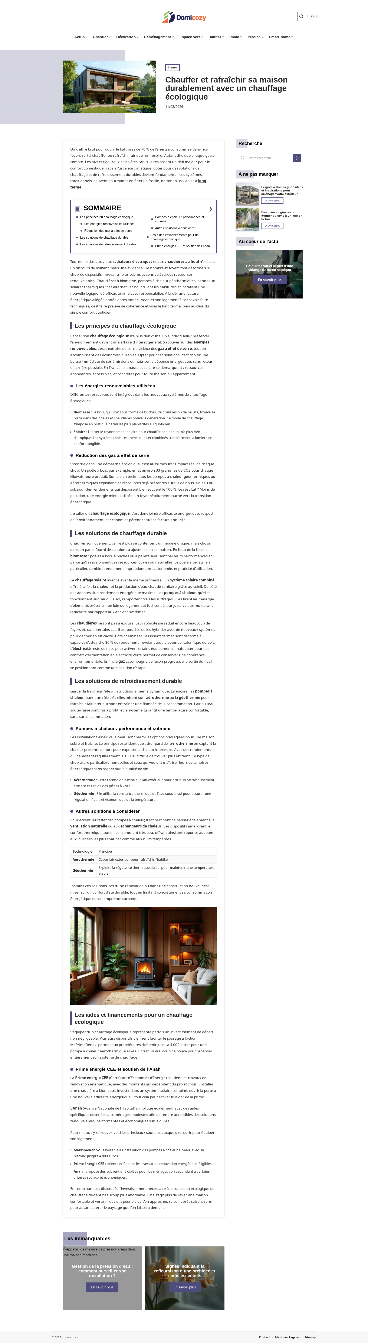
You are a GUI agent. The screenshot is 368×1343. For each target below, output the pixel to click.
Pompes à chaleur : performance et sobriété (179, 219)
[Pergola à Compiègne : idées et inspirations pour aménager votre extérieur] (247, 194)
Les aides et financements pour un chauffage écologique (174, 237)
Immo (172, 67)
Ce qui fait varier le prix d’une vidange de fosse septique (269, 268)
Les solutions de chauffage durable (104, 237)
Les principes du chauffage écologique (106, 217)
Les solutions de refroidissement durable (108, 244)
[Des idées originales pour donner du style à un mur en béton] (247, 219)
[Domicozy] (184, 16)
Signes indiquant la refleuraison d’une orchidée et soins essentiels (184, 1271)
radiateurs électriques (132, 261)
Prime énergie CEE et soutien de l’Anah (182, 246)
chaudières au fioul (182, 261)
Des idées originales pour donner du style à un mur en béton (281, 215)
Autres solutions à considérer (175, 228)
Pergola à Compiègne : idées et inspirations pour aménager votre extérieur (282, 190)
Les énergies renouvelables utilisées (109, 224)
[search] (301, 16)
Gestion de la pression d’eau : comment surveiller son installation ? (102, 1271)
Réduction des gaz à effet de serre (108, 230)
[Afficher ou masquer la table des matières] (167, 208)
